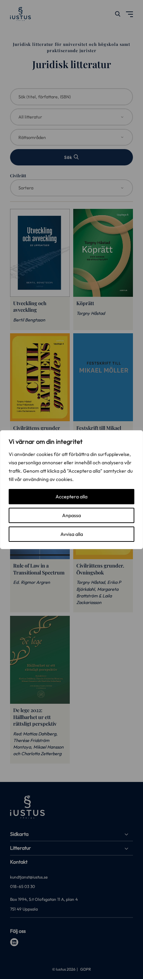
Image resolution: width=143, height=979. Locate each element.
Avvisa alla (71, 534)
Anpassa (71, 515)
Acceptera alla (71, 496)
